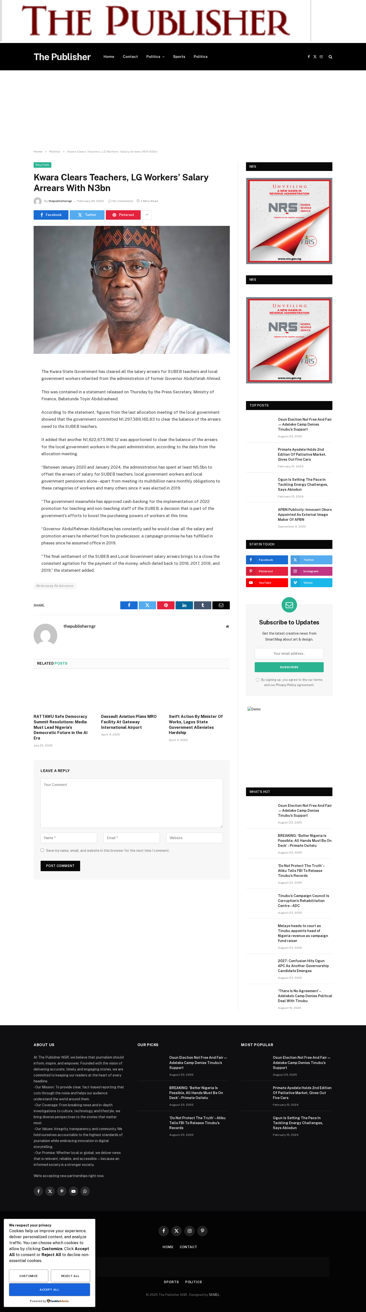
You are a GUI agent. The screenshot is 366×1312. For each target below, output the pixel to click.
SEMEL (214, 1295)
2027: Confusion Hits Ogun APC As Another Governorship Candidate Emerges (303, 966)
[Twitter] (16, 391)
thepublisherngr (60, 201)
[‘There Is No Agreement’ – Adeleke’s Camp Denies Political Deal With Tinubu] (259, 997)
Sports (179, 56)
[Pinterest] (16, 416)
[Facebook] (16, 378)
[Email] (16, 429)
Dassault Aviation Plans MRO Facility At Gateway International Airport (129, 722)
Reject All (70, 1276)
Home (109, 56)
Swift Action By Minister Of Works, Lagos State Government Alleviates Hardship (196, 724)
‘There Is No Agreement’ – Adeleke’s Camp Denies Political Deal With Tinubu (305, 996)
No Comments (123, 201)
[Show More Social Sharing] (147, 215)
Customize (28, 1276)
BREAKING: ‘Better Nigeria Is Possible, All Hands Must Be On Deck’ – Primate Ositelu (305, 841)
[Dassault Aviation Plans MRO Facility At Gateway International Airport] (131, 693)
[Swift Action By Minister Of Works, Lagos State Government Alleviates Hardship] (199, 693)
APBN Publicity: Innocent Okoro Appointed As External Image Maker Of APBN (305, 515)
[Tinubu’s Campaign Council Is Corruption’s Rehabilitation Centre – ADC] (259, 902)
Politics (153, 56)
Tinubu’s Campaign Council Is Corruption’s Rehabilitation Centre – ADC (303, 901)
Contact (130, 56)
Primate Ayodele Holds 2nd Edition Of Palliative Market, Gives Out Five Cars (302, 454)
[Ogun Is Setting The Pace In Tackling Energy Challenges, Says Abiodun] (259, 486)
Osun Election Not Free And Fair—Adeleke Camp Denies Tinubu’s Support (305, 424)
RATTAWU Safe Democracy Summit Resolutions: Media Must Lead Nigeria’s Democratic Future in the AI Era (61, 727)
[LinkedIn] (16, 404)
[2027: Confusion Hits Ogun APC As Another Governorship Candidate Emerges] (259, 967)
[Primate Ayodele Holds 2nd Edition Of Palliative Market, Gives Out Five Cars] (259, 456)
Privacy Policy (286, 685)
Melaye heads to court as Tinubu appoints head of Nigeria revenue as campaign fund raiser (303, 933)
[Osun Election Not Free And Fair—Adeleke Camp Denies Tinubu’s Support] (259, 425)
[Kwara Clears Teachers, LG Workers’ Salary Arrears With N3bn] (132, 290)
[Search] (330, 56)
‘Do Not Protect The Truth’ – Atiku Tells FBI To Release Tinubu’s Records (301, 871)
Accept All (49, 1289)
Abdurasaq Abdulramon (55, 586)
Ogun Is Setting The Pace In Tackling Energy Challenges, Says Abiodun (303, 485)
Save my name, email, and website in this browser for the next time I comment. (108, 851)
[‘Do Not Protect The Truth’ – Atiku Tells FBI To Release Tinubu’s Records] (259, 872)
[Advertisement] (183, 110)
